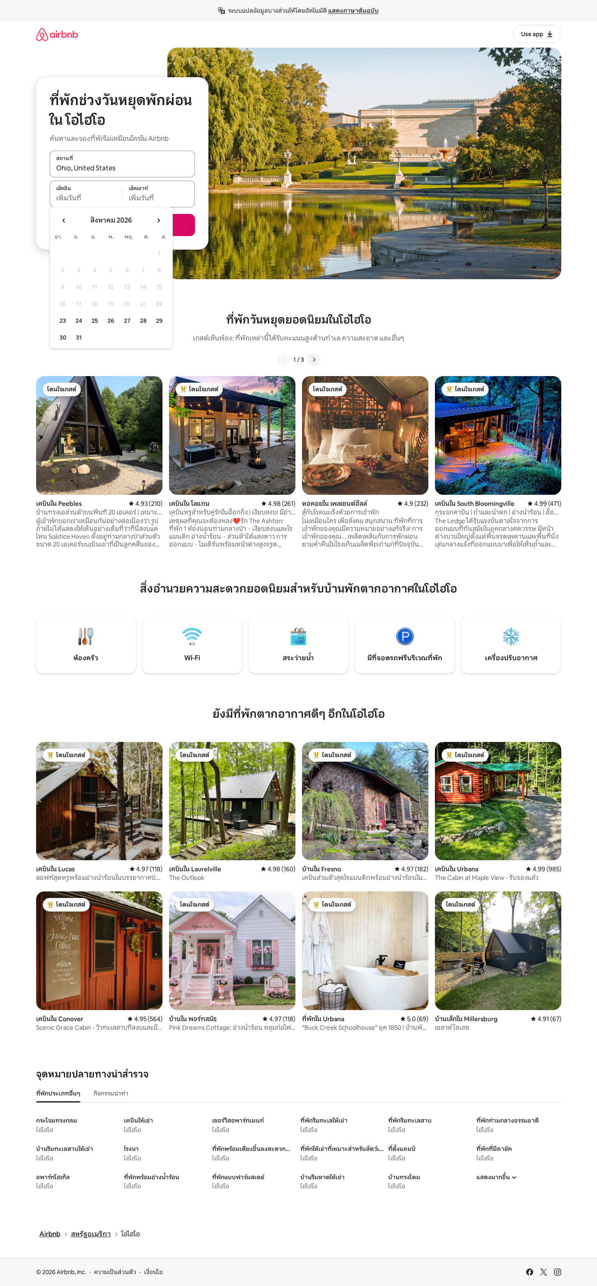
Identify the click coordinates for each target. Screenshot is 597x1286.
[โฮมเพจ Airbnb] (57, 34)
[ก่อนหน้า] (283, 359)
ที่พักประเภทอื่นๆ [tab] (58, 1093)
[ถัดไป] (313, 359)
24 (78, 320)
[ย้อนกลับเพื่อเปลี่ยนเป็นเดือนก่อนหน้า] (64, 220)
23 (62, 320)
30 (62, 337)
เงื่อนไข (153, 1272)
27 (127, 320)
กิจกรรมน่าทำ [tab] (111, 1093)
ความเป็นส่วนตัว (115, 1272)
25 (94, 320)
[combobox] (122, 168)
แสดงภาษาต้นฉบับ (353, 10)
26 (111, 320)
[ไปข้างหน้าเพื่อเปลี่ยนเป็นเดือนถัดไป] (158, 220)
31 (79, 337)
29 (159, 320)
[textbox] (86, 198)
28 (143, 320)
